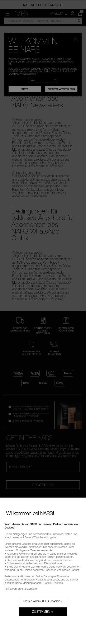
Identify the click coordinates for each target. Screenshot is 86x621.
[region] (43, 559)
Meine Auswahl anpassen (42, 601)
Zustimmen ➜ (43, 611)
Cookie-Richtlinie (53, 582)
